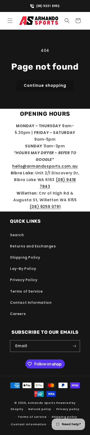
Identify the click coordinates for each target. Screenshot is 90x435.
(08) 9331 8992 (47, 6)
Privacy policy (68, 409)
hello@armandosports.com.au (45, 166)
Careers (18, 313)
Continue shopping (45, 85)
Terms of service (32, 417)
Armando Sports (42, 403)
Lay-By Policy (23, 268)
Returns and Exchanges (33, 246)
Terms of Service (26, 291)
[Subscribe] (74, 346)
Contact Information (31, 302)
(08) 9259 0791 (45, 206)
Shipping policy (64, 417)
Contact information (28, 424)
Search (17, 234)
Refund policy (39, 409)
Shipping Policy (25, 257)
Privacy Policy (23, 279)
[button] (10, 20)
